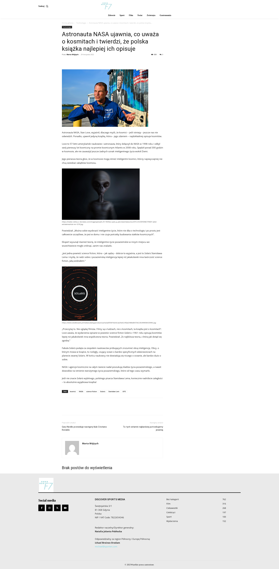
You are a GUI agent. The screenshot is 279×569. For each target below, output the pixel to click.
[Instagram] (49, 508)
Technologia (81, 23)
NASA (81, 391)
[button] (43, 6)
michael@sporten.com (106, 546)
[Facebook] (65, 61)
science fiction (91, 391)
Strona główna (68, 23)
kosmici (73, 391)
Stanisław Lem (113, 391)
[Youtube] (65, 508)
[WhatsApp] (85, 61)
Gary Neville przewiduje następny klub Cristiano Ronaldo (84, 428)
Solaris (102, 391)
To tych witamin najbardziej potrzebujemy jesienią (143, 428)
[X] (71, 61)
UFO (124, 391)
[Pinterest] (78, 61)
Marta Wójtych (72, 54)
